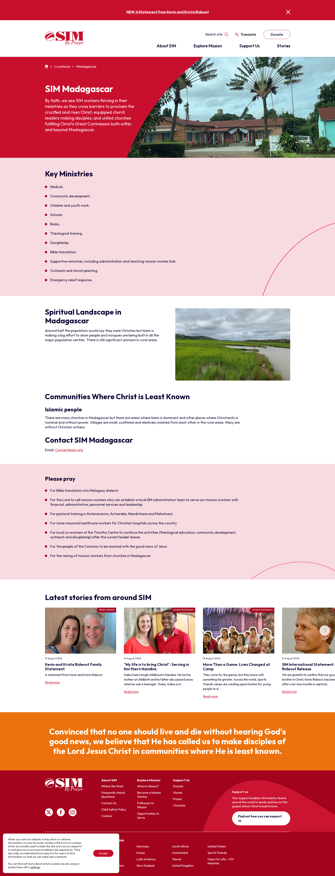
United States (216, 846)
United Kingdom (182, 865)
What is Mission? (148, 786)
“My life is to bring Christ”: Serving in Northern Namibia (156, 666)
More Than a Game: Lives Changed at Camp (236, 666)
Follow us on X (49, 812)
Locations (62, 66)
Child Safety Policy (113, 809)
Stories (283, 45)
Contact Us (108, 803)
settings (35, 867)
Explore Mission (207, 45)
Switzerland (180, 853)
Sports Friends (217, 853)
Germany (142, 846)
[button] (324, 653)
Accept (103, 853)
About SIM (166, 45)
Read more (52, 682)
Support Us (249, 45)
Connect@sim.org (69, 450)
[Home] (47, 66)
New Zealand (145, 865)
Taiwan (176, 859)
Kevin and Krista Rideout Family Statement (73, 666)
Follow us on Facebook (61, 812)
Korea (140, 853)
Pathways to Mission (145, 805)
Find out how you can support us (260, 818)
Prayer (177, 799)
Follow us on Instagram (73, 812)
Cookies (106, 816)
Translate (248, 34)
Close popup (288, 12)
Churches (179, 805)
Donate (277, 34)
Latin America (145, 859)
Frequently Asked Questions (113, 795)
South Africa (180, 846)
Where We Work (112, 786)
